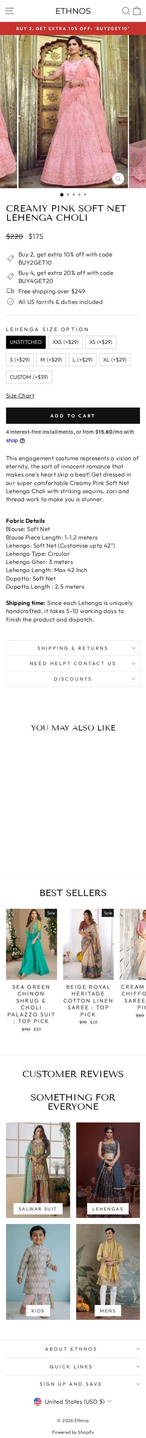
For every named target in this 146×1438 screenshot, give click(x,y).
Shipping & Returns (73, 648)
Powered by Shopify (73, 1432)
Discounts (73, 679)
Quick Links (71, 1366)
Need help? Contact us (73, 663)
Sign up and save (71, 1384)
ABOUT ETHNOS (71, 1349)
